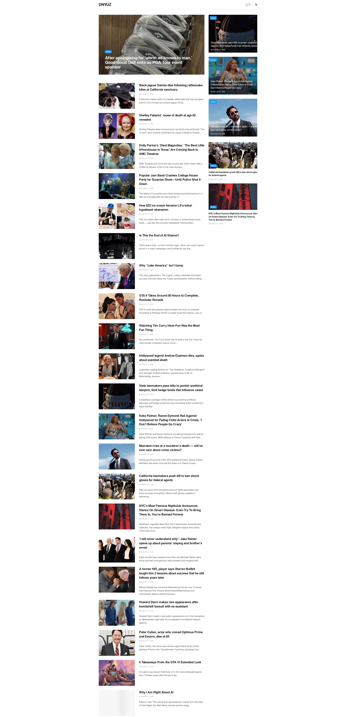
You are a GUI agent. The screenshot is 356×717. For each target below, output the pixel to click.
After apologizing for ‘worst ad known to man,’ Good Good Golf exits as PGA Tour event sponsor (148, 62)
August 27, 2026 (112, 72)
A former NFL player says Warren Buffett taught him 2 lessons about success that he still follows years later (171, 573)
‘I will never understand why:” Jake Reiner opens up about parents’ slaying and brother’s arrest (170, 543)
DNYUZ (105, 5)
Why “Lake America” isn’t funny (161, 265)
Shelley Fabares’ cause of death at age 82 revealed (167, 117)
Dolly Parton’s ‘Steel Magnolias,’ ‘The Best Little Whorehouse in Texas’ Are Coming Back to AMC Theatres (171, 149)
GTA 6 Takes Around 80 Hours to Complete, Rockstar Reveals (169, 297)
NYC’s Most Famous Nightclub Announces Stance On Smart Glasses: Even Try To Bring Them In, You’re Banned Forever (170, 509)
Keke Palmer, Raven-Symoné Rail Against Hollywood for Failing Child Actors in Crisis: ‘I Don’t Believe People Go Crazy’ (170, 419)
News (108, 52)
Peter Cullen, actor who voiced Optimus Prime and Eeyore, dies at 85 (171, 634)
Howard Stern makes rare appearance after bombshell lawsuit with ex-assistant (168, 604)
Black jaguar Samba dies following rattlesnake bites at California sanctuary (170, 87)
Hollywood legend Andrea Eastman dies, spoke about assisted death (171, 357)
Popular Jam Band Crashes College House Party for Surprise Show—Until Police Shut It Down (170, 179)
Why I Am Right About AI (156, 692)
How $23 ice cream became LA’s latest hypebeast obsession (165, 207)
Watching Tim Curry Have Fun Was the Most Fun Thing (169, 327)
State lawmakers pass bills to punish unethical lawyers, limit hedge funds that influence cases (171, 387)
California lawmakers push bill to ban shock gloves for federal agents (169, 477)
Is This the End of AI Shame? (159, 235)
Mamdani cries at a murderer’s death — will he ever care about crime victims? (171, 447)
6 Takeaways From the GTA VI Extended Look (170, 662)
